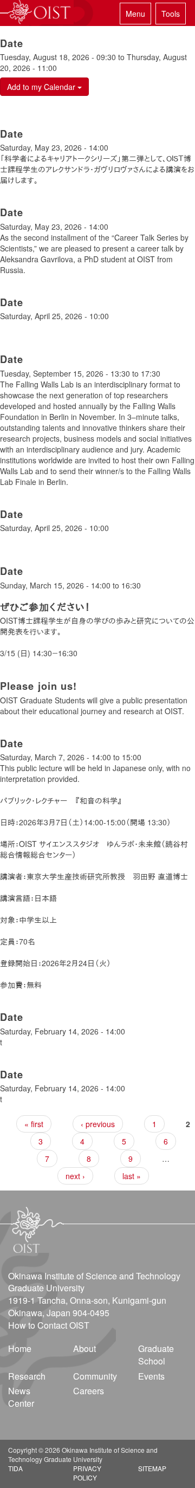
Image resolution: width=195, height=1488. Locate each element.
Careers (88, 1391)
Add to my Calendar (42, 86)
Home (19, 1348)
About (84, 1348)
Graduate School (156, 1354)
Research (27, 1376)
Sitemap (152, 1468)
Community (95, 1376)
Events (151, 1376)
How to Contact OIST (48, 1325)
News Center (21, 1397)
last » (131, 1175)
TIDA (15, 1468)
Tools (170, 13)
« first (33, 1123)
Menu (135, 13)
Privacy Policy (87, 1473)
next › (75, 1175)
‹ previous (98, 1123)
